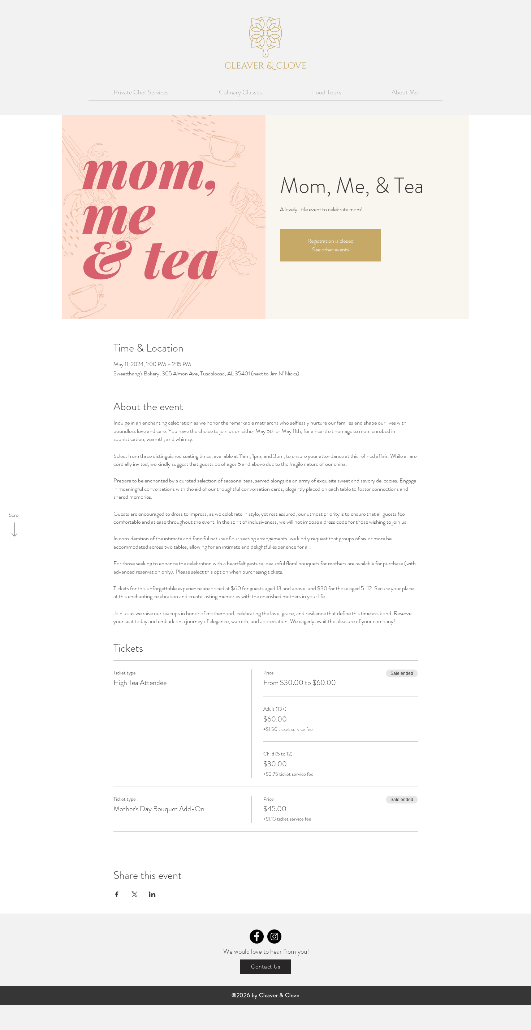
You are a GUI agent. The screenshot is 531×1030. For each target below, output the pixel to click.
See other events (330, 249)
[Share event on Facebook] (116, 894)
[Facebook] (257, 936)
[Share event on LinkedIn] (152, 894)
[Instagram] (274, 936)
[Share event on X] (134, 894)
